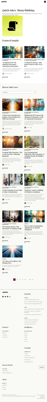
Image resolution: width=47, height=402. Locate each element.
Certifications (27, 355)
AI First (25, 341)
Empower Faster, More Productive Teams (32, 314)
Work (25, 307)
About (4, 379)
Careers (3, 387)
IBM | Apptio (5, 337)
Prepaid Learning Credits (29, 357)
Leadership (4, 385)
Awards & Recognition (7, 372)
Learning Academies (28, 361)
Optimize (26, 297)
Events (25, 339)
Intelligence (28, 327)
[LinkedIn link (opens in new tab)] (7, 297)
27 (30, 279)
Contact (42, 367)
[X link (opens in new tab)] (10, 297)
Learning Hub (27, 351)
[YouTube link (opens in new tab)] (5, 297)
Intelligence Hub (28, 331)
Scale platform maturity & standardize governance (32, 312)
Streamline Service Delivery (30, 324)
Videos (25, 337)
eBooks (25, 335)
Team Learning (27, 359)
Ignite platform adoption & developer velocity (34, 309)
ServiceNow (4, 335)
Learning (27, 348)
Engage (26, 318)
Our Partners (5, 331)
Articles (26, 332)
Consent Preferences (41, 398)
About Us (4, 383)
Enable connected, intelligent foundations (33, 303)
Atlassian (4, 332)
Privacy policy (42, 396)
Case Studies (5, 370)
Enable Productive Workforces (30, 321)
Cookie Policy (42, 397)
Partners (5, 327)
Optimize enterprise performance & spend (33, 301)
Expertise (27, 294)
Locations (4, 389)
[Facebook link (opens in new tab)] (3, 297)
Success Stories (7, 365)
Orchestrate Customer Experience (31, 319)
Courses (26, 353)
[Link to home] (4, 1)
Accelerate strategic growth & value (31, 299)
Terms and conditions (41, 394)
